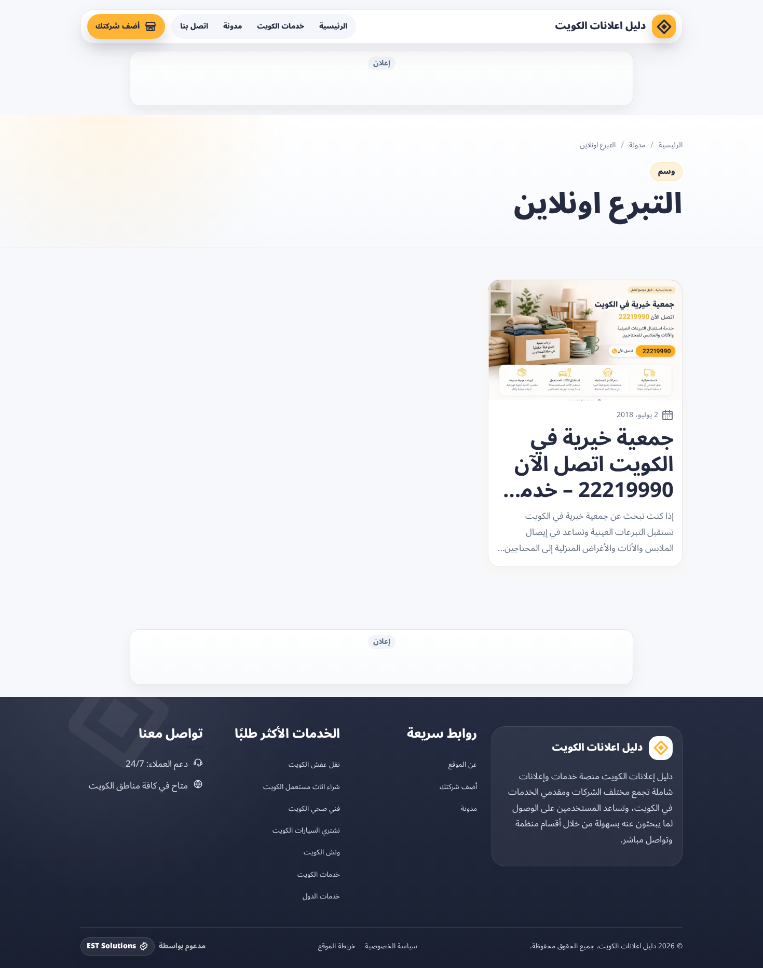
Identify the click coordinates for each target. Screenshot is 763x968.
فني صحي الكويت (314, 808)
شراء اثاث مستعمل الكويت (301, 786)
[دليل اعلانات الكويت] (664, 26)
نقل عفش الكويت (314, 764)
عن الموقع (462, 764)
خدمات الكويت (280, 26)
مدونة (232, 26)
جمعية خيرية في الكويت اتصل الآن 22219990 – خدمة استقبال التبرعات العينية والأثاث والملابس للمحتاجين (591, 465)
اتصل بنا (194, 26)
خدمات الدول (321, 896)
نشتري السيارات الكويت (306, 830)
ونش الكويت (322, 852)
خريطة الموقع (337, 946)
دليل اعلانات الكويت (600, 26)
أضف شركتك (118, 26)
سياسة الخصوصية (391, 946)
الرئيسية (333, 26)
